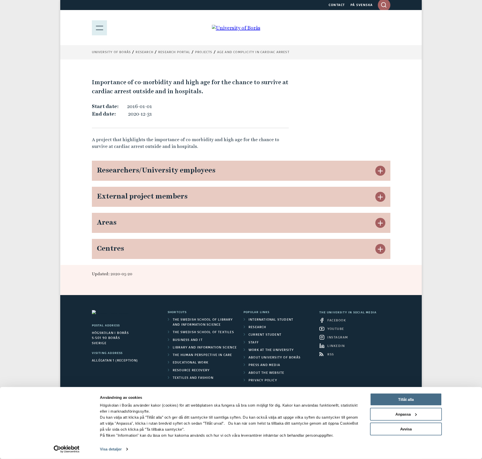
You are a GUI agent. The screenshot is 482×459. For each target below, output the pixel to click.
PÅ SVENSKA (361, 5)
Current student (265, 335)
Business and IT (188, 340)
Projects (203, 52)
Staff (254, 342)
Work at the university (271, 350)
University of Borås (111, 52)
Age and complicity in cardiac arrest (253, 52)
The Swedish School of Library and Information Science (203, 322)
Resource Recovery (191, 370)
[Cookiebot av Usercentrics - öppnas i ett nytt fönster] (67, 449)
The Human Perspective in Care (202, 355)
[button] (380, 171)
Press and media (264, 365)
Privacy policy (263, 380)
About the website (266, 373)
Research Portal (174, 52)
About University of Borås (274, 357)
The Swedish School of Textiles (203, 332)
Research (144, 52)
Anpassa (403, 414)
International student (271, 320)
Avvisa (406, 429)
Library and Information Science (205, 347)
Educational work (190, 362)
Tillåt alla (406, 399)
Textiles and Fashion (193, 378)
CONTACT (337, 5)
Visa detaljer (111, 449)
